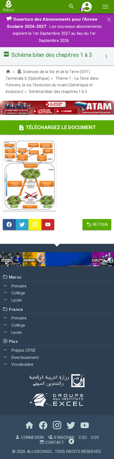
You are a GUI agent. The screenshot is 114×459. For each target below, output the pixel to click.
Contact (54, 442)
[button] (86, 6)
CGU (83, 437)
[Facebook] (9, 224)
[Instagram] (35, 224)
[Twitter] (22, 224)
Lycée (16, 300)
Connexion (32, 437)
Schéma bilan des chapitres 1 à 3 (58, 91)
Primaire (18, 286)
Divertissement (24, 357)
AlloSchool (40, 451)
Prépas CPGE (23, 350)
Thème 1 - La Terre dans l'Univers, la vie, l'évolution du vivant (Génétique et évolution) (52, 85)
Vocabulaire (21, 364)
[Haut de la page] (71, 442)
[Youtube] (48, 224)
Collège (17, 292)
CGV (95, 437)
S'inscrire (64, 437)
